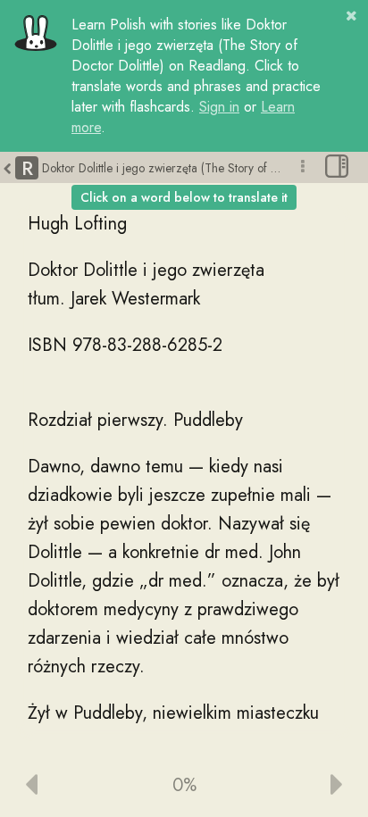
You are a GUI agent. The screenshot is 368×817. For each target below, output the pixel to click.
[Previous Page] (68, 785)
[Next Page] (299, 785)
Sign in (219, 106)
